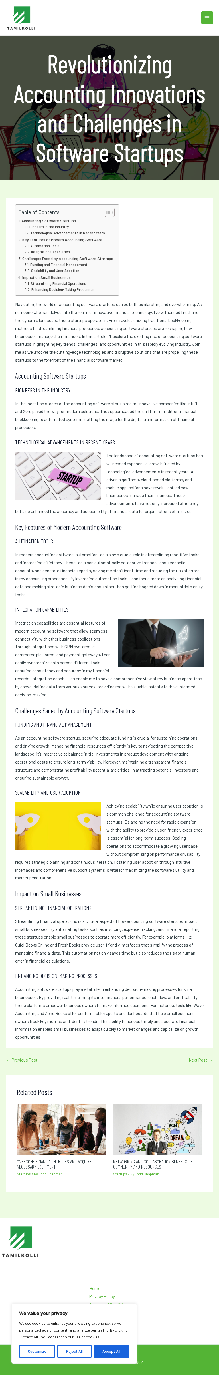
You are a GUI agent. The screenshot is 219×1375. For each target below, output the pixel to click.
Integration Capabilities (50, 251)
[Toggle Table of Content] (106, 212)
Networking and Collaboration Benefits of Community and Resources (153, 1164)
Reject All (74, 1351)
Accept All (111, 1351)
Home (94, 1288)
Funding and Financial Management (59, 264)
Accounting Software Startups (48, 220)
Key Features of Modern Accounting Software (62, 239)
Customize (37, 1351)
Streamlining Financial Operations (58, 283)
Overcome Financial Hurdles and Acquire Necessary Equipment (54, 1164)
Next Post (201, 1059)
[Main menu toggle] (207, 17)
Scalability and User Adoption (55, 270)
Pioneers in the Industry (49, 226)
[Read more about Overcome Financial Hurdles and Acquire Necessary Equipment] (61, 1128)
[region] (74, 1334)
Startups (24, 1174)
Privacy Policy (102, 1296)
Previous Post (22, 1059)
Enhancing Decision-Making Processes (62, 289)
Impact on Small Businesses (46, 277)
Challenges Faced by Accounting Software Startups (67, 258)
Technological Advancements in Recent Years (67, 233)
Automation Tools (45, 245)
